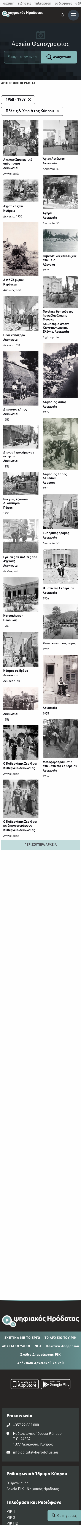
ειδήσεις (24, 3)
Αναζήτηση (61, 57)
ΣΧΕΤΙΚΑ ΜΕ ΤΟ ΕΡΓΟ (22, 1338)
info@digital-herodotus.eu (35, 1452)
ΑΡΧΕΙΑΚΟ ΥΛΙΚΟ (16, 1346)
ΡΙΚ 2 (10, 1518)
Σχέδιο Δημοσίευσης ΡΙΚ (40, 1354)
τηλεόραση (42, 3)
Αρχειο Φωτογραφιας (18, 83)
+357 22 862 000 (26, 1425)
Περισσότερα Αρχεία (40, 844)
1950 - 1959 (15, 100)
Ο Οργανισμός (17, 1483)
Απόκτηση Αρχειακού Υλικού (40, 1363)
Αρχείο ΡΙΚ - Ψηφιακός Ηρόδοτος (32, 1489)
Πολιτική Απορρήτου (62, 1346)
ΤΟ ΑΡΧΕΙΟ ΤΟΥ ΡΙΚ (60, 1338)
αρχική (8, 3)
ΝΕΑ (38, 1346)
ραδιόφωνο (63, 3)
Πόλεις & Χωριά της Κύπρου (30, 111)
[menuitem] (63, 16)
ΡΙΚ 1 (10, 1512)
